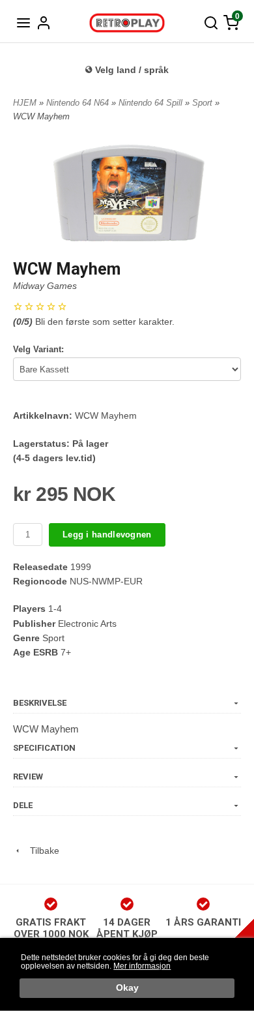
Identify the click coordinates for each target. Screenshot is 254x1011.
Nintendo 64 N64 (78, 103)
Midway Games (45, 285)
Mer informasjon (142, 966)
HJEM (24, 103)
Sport (203, 103)
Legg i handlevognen (107, 534)
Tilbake (40, 850)
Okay (127, 988)
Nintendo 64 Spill (152, 103)
